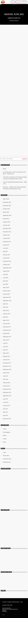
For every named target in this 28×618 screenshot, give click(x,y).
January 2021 (6, 258)
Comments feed (7, 459)
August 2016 (6, 372)
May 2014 (5, 412)
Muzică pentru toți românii (9, 562)
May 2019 (5, 304)
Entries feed (6, 455)
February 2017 (6, 356)
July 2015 (5, 399)
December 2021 (7, 241)
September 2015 (7, 395)
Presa (4, 52)
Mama (4, 168)
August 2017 (6, 340)
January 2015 (6, 405)
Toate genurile (6, 560)
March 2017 (6, 353)
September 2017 (7, 336)
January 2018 (6, 323)
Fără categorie (6, 432)
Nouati (4, 435)
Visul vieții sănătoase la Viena (12, 55)
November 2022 (7, 231)
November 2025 (7, 205)
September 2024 (7, 215)
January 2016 (6, 386)
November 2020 (7, 261)
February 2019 (6, 313)
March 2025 (6, 212)
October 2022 (6, 235)
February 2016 (6, 382)
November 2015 (7, 392)
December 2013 (7, 418)
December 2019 (7, 297)
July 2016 (5, 376)
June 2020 (5, 277)
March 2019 (6, 310)
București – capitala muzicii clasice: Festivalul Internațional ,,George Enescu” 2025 (13, 540)
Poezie (4, 438)
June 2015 (5, 402)
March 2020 (6, 287)
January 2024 (6, 225)
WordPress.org (6, 462)
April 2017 (5, 350)
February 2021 (6, 254)
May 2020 (5, 281)
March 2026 (6, 199)
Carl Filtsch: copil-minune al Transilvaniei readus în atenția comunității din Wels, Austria (14, 527)
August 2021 (6, 245)
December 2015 (7, 389)
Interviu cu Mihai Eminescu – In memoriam (14, 500)
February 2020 (6, 290)
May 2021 (5, 251)
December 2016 (7, 363)
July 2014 (5, 408)
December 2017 (7, 327)
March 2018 (6, 320)
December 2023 (7, 228)
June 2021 (5, 248)
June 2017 (5, 346)
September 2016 (7, 369)
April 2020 (5, 284)
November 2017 (7, 330)
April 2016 (5, 379)
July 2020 (5, 274)
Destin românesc (5, 575)
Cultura (5, 429)
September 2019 (7, 300)
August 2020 (6, 271)
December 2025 (7, 202)
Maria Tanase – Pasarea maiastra (13, 95)
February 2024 (6, 222)
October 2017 (6, 333)
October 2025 (6, 209)
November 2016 (7, 366)
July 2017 (5, 343)
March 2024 (6, 218)
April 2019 (5, 307)
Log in (4, 452)
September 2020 (7, 268)
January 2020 (6, 294)
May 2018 (5, 317)
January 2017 (6, 359)
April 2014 (5, 415)
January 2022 (6, 238)
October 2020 (6, 264)
